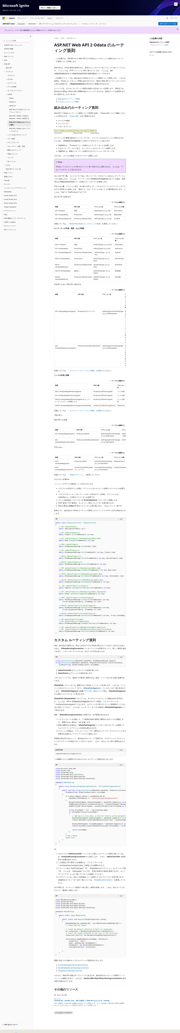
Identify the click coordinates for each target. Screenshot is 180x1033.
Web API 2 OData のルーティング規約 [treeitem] (20, 123)
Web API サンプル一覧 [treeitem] (13, 169)
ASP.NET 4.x (71, 38)
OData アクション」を (78, 475)
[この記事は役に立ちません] (153, 55)
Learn (57, 38)
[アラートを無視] (176, 4)
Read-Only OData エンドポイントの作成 (85, 224)
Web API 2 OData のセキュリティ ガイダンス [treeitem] (19, 129)
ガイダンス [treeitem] (11, 75)
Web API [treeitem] (9, 68)
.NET (62, 38)
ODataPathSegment (91, 688)
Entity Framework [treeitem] (10, 207)
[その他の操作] (124, 38)
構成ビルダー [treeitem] (8, 177)
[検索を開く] (167, 18)
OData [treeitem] (11, 98)
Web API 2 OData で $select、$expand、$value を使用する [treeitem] (19, 117)
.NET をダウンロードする (168, 24)
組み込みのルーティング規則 (69, 99)
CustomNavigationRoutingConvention (73, 965)
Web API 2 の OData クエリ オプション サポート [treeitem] (19, 110)
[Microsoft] (3, 18)
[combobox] (16, 40)
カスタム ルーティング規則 (68, 102)
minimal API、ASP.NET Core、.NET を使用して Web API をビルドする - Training (81, 1001)
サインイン (174, 18)
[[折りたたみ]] (30, 36)
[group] (90, 329)
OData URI (74, 116)
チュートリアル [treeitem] (9, 53)
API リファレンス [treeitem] (10, 230)
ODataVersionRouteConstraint (70, 971)
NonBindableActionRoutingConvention (73, 968)
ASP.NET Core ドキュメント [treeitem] (13, 45)
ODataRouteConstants (103, 880)
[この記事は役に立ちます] (150, 55)
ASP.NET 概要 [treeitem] (8, 49)
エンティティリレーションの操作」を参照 (85, 370)
